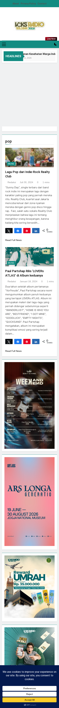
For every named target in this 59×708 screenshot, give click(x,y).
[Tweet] (8, 230)
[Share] (17, 230)
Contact (42, 3)
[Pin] (26, 230)
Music (11, 164)
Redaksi (12, 182)
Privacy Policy (28, 3)
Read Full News (13, 240)
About (15, 3)
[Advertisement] (29, 93)
